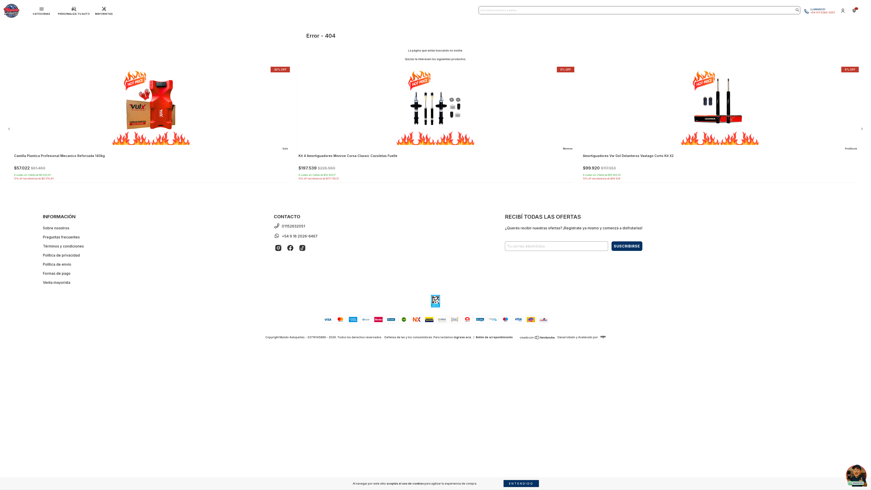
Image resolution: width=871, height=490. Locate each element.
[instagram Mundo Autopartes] (278, 247)
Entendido (521, 483)
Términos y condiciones (63, 246)
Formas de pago (57, 273)
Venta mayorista (56, 282)
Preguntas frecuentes (61, 237)
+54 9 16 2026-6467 (300, 236)
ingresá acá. (463, 337)
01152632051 (293, 226)
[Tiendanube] (537, 338)
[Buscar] (797, 10)
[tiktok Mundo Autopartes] (302, 247)
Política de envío (57, 264)
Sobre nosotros (56, 228)
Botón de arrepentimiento (494, 337)
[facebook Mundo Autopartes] (290, 247)
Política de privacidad (61, 255)
